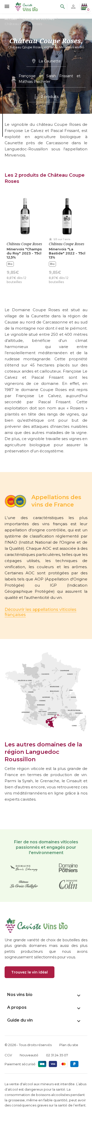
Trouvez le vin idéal (29, 972)
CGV (8, 1055)
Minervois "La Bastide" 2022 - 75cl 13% (67, 253)
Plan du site (68, 1045)
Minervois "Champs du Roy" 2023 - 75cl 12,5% (24, 253)
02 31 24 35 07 (57, 1055)
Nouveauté (29, 1055)
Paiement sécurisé (20, 1064)
